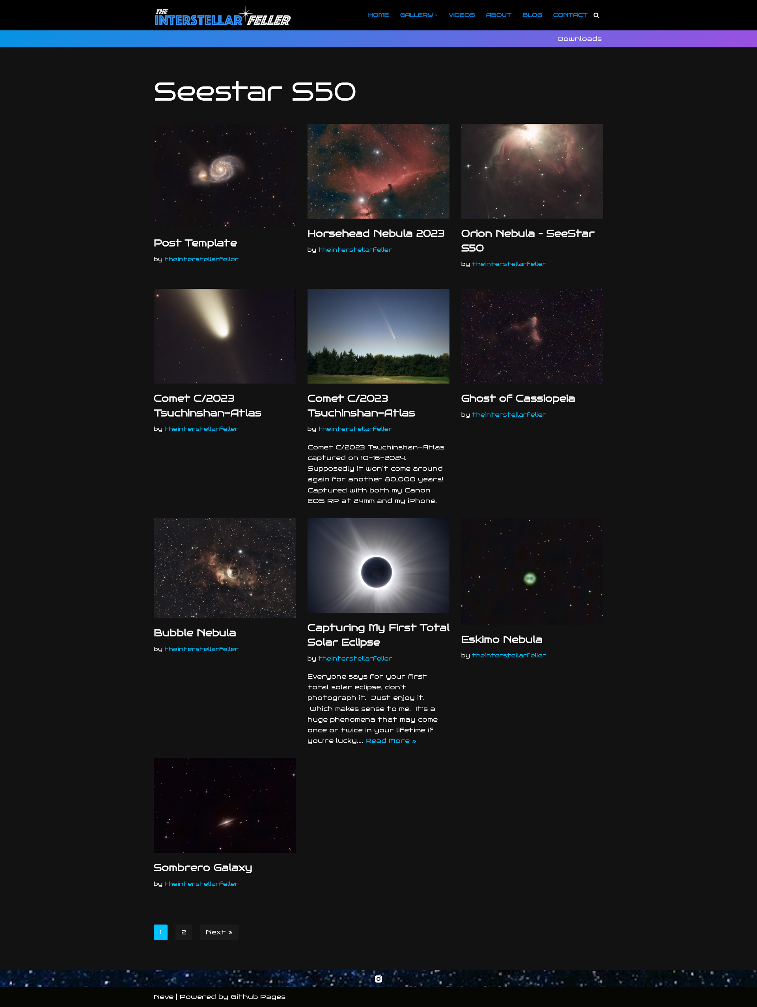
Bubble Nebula (195, 632)
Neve (163, 997)
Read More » (390, 741)
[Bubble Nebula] (225, 568)
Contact (570, 15)
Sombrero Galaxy (203, 867)
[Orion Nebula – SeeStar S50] (532, 171)
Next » (219, 932)
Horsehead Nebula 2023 (376, 233)
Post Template (195, 243)
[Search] (596, 15)
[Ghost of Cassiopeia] (532, 336)
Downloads (579, 39)
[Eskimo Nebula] (532, 571)
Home (378, 15)
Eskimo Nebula (502, 639)
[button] (436, 15)
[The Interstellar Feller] (223, 14)
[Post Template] (225, 176)
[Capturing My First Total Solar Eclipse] (378, 565)
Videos (462, 15)
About (499, 15)
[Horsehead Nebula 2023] (378, 171)
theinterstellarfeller (201, 259)
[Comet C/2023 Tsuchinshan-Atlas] (225, 336)
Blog (532, 15)
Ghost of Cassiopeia (518, 398)
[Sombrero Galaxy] (225, 805)
